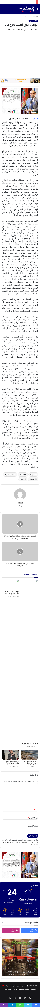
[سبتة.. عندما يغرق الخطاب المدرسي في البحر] (29, 755)
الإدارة (34, 30)
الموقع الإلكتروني (33, 826)
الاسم (36, 810)
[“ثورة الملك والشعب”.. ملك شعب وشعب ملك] (10, 585)
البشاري (22, 474)
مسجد (22, 479)
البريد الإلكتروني (33, 818)
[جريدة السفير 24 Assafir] (26, 9)
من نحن (15, 989)
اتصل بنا (20, 992)
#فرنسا (33, 474)
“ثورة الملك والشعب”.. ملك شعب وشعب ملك (11, 592)
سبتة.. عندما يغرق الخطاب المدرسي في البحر (30, 762)
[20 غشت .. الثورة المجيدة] (29, 661)
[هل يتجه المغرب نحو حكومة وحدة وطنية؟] (10, 755)
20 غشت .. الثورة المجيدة (30, 743)
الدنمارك (33, 479)
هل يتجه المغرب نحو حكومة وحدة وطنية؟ (12, 762)
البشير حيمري (9, 474)
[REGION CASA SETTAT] (20, 101)
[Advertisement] (20, 54)
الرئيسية (34, 16)
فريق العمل (7, 989)
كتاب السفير (27, 16)
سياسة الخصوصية (24, 989)
